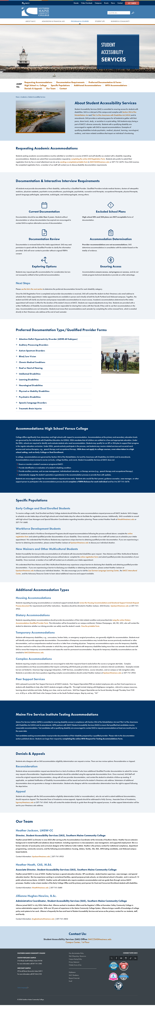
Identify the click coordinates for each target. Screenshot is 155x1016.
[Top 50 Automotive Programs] (114, 966)
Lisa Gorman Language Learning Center (103, 570)
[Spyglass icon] (132, 12)
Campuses (98, 3)
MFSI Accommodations (116, 85)
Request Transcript (74, 978)
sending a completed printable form (74, 162)
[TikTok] (130, 958)
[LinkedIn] (135, 958)
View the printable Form (90, 626)
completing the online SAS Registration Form (88, 159)
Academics (24, 97)
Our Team (51, 88)
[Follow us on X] (111, 958)
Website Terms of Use (75, 965)
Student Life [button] (100, 21)
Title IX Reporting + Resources (77, 956)
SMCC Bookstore (74, 975)
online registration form (89, 557)
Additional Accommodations (87, 85)
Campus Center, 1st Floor (77, 942)
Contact (120, 3)
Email (70, 981)
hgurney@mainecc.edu (25, 802)
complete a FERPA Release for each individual (87, 481)
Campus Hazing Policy (75, 959)
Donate (76, 3)
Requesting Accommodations (38, 82)
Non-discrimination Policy (76, 953)
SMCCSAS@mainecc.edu (99, 162)
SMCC (26, 3)
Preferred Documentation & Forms (105, 82)
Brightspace (72, 972)
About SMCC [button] (31, 21)
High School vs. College (35, 85)
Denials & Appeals (33, 88)
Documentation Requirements (70, 82)
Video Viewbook (86, 3)
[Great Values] (124, 966)
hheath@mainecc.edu (126, 519)
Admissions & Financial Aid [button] (53, 21)
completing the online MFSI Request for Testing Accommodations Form (92, 738)
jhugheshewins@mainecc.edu (43, 919)
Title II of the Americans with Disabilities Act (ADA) (111, 115)
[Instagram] (126, 958)
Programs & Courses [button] (80, 21)
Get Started (132, 3)
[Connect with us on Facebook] (116, 958)
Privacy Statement (74, 962)
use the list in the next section (32, 289)
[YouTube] (121, 958)
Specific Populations (60, 85)
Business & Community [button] (120, 21)
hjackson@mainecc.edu (79, 542)
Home (17, 97)
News (113, 3)
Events (106, 3)
